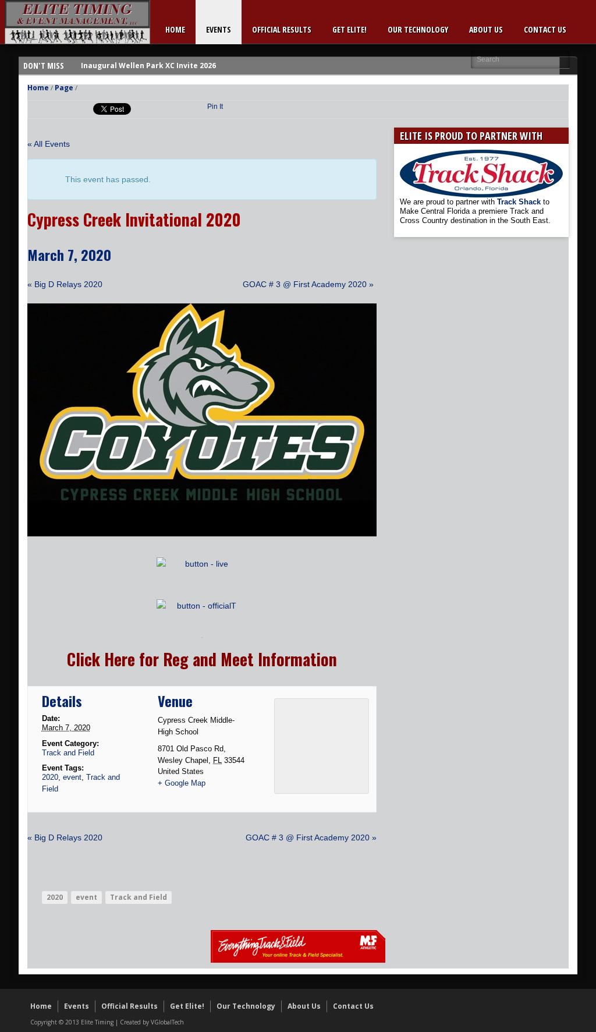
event (72, 777)
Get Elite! (349, 29)
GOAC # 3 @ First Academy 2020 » (308, 284)
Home (175, 29)
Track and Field (68, 752)
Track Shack (520, 201)
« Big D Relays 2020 (64, 284)
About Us (486, 29)
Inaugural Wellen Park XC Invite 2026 (148, 65)
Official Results (281, 29)
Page (64, 88)
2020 (50, 777)
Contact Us (545, 29)
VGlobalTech (167, 1022)
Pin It (215, 107)
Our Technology (418, 29)
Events (218, 29)
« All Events (48, 144)
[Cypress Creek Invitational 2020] (202, 533)
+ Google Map (181, 783)
